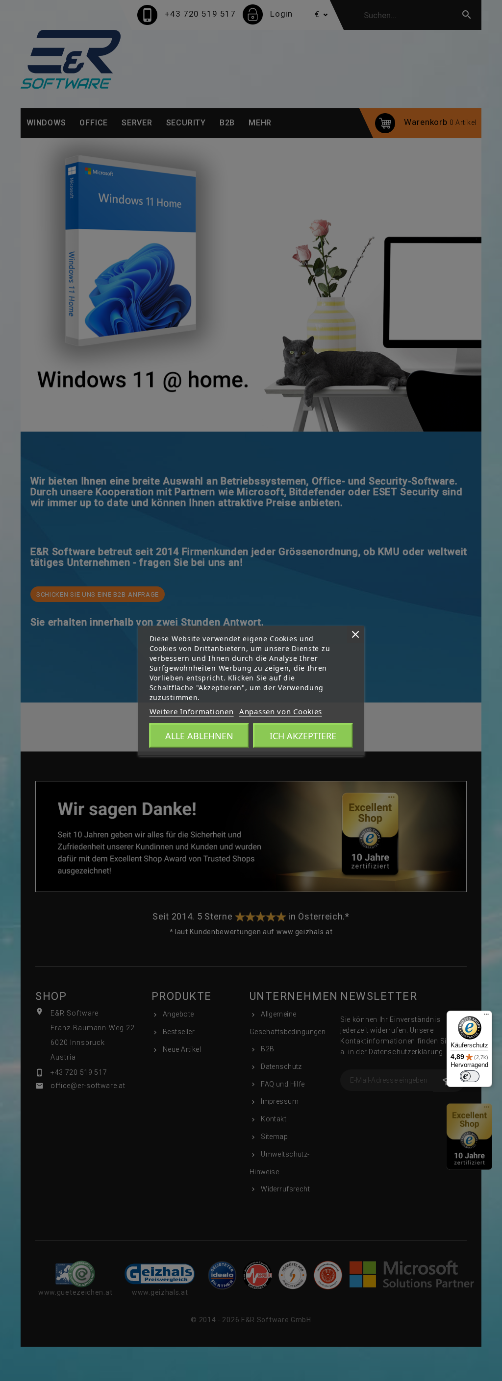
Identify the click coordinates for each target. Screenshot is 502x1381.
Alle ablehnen (199, 735)
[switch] (469, 1076)
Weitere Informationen (192, 711)
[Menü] (486, 1016)
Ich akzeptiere (303, 735)
